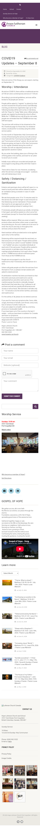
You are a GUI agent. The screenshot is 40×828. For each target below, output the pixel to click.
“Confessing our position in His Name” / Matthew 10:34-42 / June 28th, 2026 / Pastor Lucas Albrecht (25, 600)
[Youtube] (18, 491)
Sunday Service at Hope (10, 13)
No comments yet (32, 58)
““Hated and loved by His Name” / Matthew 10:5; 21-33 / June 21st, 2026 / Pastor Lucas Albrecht (26, 616)
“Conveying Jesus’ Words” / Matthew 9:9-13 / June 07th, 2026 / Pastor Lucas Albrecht (26, 645)
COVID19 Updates (19, 76)
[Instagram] (11, 491)
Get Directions (6, 478)
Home (5, 9)
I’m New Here (30, 18)
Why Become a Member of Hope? (13, 18)
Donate (19, 9)
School (12, 9)
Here (10, 741)
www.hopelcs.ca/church (10, 334)
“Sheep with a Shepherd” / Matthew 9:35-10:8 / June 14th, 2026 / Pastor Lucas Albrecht (26, 631)
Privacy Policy (6, 754)
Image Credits (6, 758)
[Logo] (13, 24)
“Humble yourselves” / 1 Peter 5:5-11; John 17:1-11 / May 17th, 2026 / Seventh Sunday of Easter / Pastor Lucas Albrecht (26, 661)
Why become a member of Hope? (13, 474)
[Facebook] (5, 491)
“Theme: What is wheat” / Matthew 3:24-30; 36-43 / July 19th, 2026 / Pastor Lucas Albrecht (25, 583)
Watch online (6, 430)
